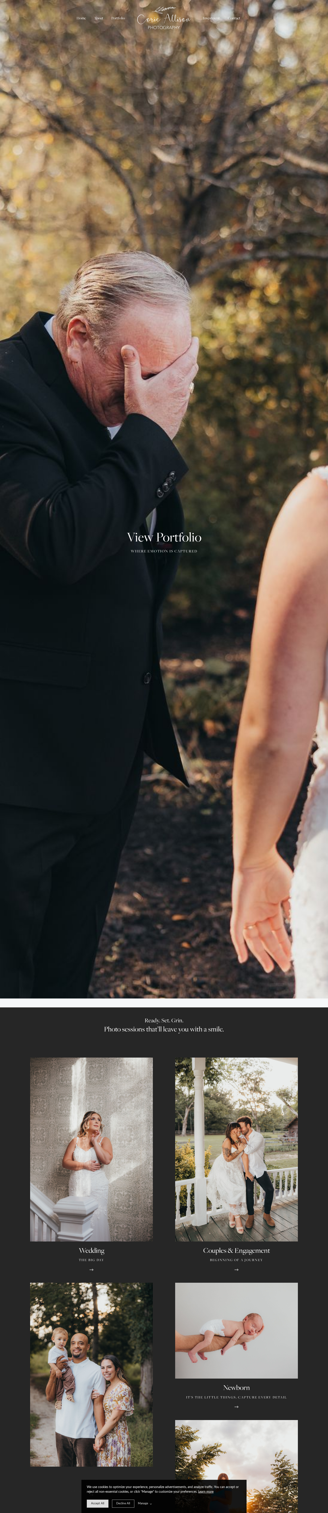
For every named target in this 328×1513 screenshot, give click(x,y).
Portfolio (118, 18)
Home (81, 18)
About (98, 18)
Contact (234, 18)
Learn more (206, 1491)
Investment (211, 18)
